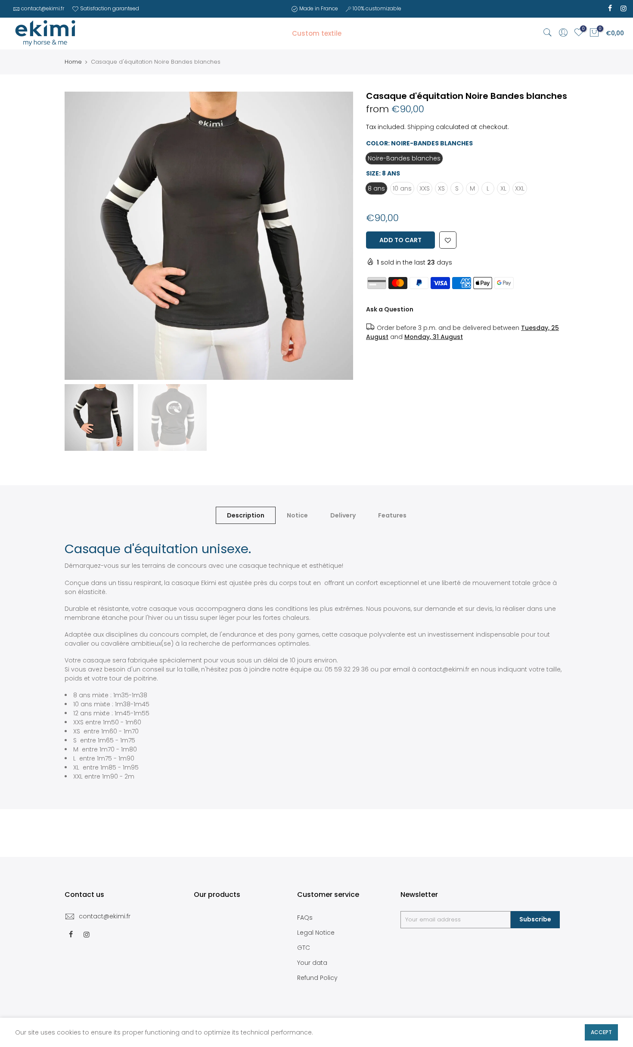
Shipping (420, 127)
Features (392, 515)
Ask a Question (389, 309)
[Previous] (80, 236)
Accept (601, 1032)
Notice (297, 515)
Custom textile (316, 33)
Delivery (343, 515)
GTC (303, 947)
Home (73, 62)
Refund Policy (317, 977)
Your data (312, 962)
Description (245, 515)
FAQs (305, 917)
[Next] (338, 236)
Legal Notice (316, 932)
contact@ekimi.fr (42, 8)
